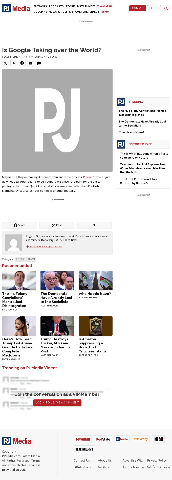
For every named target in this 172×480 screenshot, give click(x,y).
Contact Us (82, 460)
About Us (105, 460)
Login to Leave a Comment (57, 402)
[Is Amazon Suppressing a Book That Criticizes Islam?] (96, 326)
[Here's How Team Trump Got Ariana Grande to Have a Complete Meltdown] (19, 326)
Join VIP (138, 8)
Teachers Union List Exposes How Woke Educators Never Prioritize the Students (143, 168)
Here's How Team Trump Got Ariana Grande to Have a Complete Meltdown (17, 347)
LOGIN (154, 8)
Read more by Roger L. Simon (45, 246)
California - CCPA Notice (158, 467)
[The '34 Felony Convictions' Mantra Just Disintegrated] (19, 280)
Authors (40, 6)
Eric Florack (9, 310)
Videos (95, 11)
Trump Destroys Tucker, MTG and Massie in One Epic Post (56, 345)
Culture (81, 11)
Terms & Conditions (134, 467)
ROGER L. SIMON (25, 259)
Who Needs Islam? (95, 294)
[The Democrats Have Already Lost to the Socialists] (57, 280)
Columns (40, 11)
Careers (103, 467)
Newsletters (82, 467)
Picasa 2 (88, 177)
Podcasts (56, 6)
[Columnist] (15, 242)
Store (70, 6)
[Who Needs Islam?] (96, 280)
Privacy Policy (157, 460)
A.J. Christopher (88, 298)
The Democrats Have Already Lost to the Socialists (56, 298)
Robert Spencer (88, 355)
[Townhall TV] (106, 6)
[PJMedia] (16, 8)
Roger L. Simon (11, 56)
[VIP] (105, 11)
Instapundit (85, 6)
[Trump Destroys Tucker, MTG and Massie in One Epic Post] (57, 326)
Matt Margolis (49, 306)
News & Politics (61, 11)
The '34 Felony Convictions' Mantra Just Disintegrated (14, 300)
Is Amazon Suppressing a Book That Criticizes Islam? (92, 345)
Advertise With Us (134, 460)
